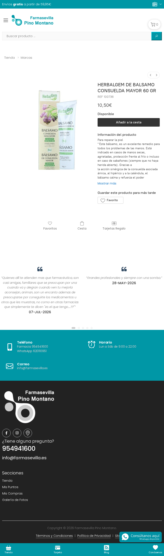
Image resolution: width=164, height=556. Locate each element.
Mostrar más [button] (107, 183)
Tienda (9, 57)
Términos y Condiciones (54, 536)
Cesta (82, 228)
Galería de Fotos (15, 500)
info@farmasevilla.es (24, 458)
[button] (154, 24)
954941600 (18, 448)
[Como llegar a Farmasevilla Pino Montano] (27, 433)
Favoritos (50, 228)
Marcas (26, 57)
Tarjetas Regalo (114, 228)
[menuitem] (151, 75)
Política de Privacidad (94, 536)
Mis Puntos (10, 487)
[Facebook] (6, 433)
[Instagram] (17, 433)
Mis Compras (12, 493)
